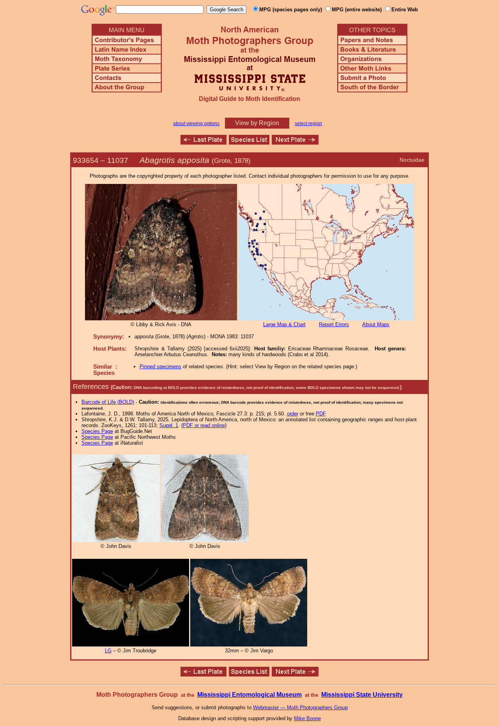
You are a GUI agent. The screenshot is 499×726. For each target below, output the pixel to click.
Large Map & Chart (284, 324)
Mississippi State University (362, 694)
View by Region (257, 123)
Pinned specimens (160, 366)
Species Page (97, 431)
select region (308, 123)
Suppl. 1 (168, 425)
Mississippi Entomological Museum (249, 694)
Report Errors (334, 324)
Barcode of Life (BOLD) (107, 402)
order (292, 414)
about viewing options (196, 123)
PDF (321, 414)
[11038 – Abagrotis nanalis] (295, 142)
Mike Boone (307, 718)
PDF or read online (204, 425)
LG (108, 651)
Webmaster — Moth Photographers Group (300, 707)
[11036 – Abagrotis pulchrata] (203, 142)
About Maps (375, 324)
